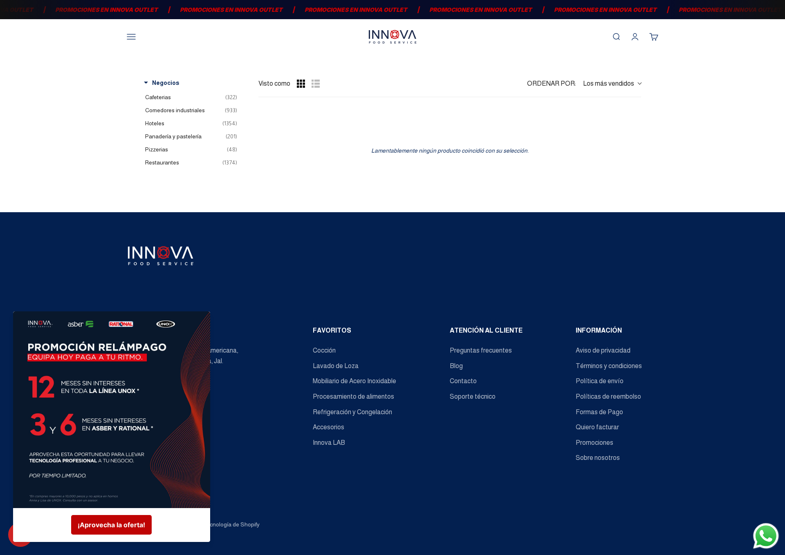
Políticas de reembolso (608, 396)
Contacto (463, 380)
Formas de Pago (599, 411)
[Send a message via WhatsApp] (766, 536)
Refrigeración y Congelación (352, 411)
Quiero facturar (597, 427)
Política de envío (600, 380)
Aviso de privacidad (603, 350)
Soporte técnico (473, 396)
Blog (456, 365)
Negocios (165, 83)
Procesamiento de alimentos (353, 396)
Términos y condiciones (609, 365)
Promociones (594, 442)
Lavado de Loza (336, 365)
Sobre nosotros (598, 457)
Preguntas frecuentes (481, 350)
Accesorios (328, 427)
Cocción (324, 350)
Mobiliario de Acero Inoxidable (354, 380)
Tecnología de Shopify (231, 524)
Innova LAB (329, 442)
